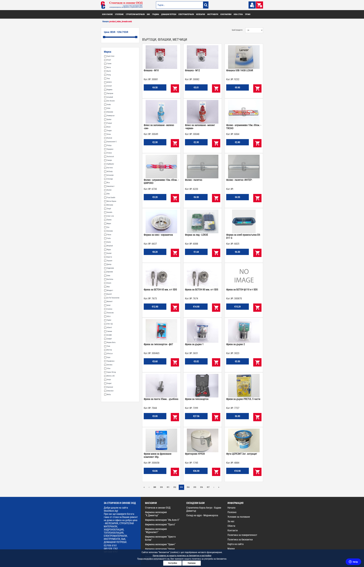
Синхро (109, 160)
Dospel (109, 383)
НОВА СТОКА (238, 14)
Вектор (109, 350)
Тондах (109, 131)
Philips (109, 145)
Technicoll (110, 157)
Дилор (109, 264)
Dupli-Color (110, 56)
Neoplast (110, 246)
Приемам (192, 563)
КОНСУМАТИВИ (225, 14)
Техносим (110, 313)
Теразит (109, 261)
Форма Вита (111, 342)
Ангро (109, 380)
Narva (109, 67)
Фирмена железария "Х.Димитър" (156, 514)
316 (201, 487)
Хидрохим (110, 268)
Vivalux (109, 153)
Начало (231, 507)
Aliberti (109, 328)
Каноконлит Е (112, 142)
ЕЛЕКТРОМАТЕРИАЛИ (186, 14)
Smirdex (109, 365)
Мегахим (110, 205)
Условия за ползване (239, 516)
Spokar (109, 119)
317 (208, 487)
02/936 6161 (110, 545)
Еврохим (110, 272)
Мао (108, 287)
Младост (110, 290)
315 (195, 487)
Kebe (108, 108)
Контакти (233, 530)
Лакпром (110, 93)
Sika (108, 194)
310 (161, 487)
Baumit (109, 294)
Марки (231, 548)
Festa (109, 238)
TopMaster (110, 164)
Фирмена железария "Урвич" (160, 544)
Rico (108, 183)
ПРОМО (247, 14)
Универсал (110, 116)
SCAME (109, 335)
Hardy (109, 242)
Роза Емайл (111, 198)
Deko (108, 276)
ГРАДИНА (155, 14)
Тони (108, 346)
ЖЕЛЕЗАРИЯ (200, 14)
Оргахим (110, 231)
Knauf (109, 60)
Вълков (109, 138)
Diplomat (110, 387)
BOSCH (109, 82)
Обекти (231, 525)
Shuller (109, 190)
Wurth (109, 71)
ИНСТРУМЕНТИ (212, 14)
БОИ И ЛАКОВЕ (107, 14)
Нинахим (110, 112)
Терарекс (110, 149)
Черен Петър (111, 372)
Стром (109, 64)
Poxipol (109, 123)
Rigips (109, 250)
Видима (109, 90)
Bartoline (110, 279)
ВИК (148, 14)
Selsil (108, 305)
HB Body (110, 172)
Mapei (109, 224)
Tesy (108, 78)
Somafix (109, 212)
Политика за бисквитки (240, 539)
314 (188, 487)
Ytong (109, 75)
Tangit (109, 209)
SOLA (108, 316)
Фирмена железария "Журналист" (156, 530)
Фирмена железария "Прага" (160, 524)
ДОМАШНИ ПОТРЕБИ (168, 14)
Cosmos (109, 309)
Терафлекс (111, 361)
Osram (109, 283)
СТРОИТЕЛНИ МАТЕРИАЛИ (135, 14)
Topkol (109, 320)
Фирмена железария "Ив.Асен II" (162, 519)
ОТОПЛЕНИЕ (119, 14)
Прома (109, 220)
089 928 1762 (111, 548)
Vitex (108, 368)
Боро (108, 357)
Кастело (110, 168)
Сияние (109, 331)
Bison (109, 127)
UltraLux (110, 354)
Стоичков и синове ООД (157, 507)
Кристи (109, 257)
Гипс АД (110, 324)
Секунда (110, 179)
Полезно (232, 512)
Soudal (109, 253)
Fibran (109, 235)
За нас (231, 521)
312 (174, 487)
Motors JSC (111, 376)
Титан (109, 134)
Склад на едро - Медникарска (202, 515)
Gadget (109, 339)
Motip (109, 394)
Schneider (110, 175)
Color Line (110, 216)
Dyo (108, 227)
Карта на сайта (236, 544)
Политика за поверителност (242, 534)
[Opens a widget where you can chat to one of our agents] (353, 562)
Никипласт (110, 186)
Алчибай (110, 97)
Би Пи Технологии (113, 298)
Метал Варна (111, 201)
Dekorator (110, 391)
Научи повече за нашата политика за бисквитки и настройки (182, 555)
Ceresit (109, 86)
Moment (109, 301)
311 (168, 487)
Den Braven (111, 101)
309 (154, 487)
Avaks (109, 105)
